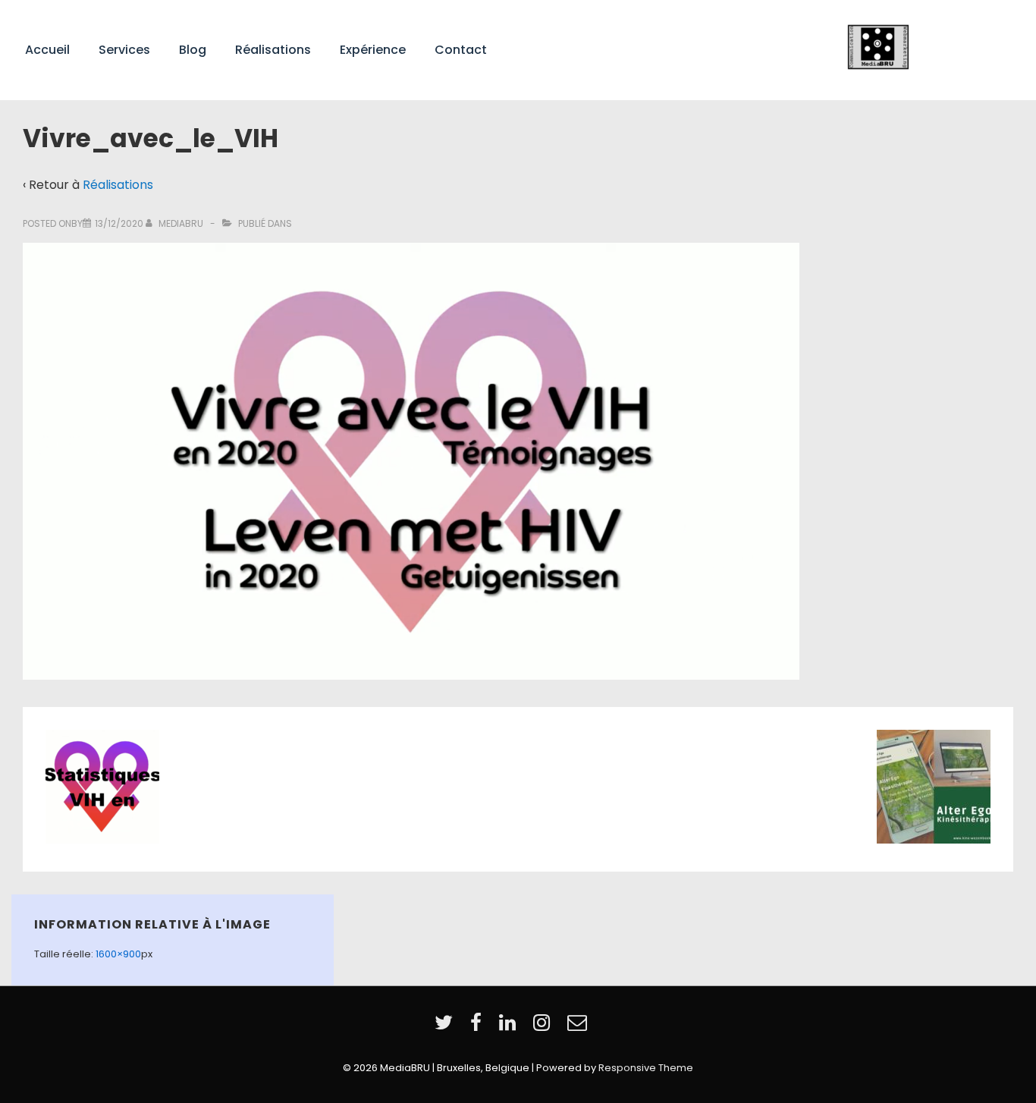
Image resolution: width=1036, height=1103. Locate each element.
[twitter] (447, 1027)
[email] (579, 1027)
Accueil (47, 49)
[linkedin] (510, 1027)
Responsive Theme (645, 1068)
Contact (461, 49)
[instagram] (544, 1027)
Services (124, 49)
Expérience (373, 49)
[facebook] (479, 1027)
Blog (192, 49)
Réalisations (273, 49)
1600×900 (118, 954)
